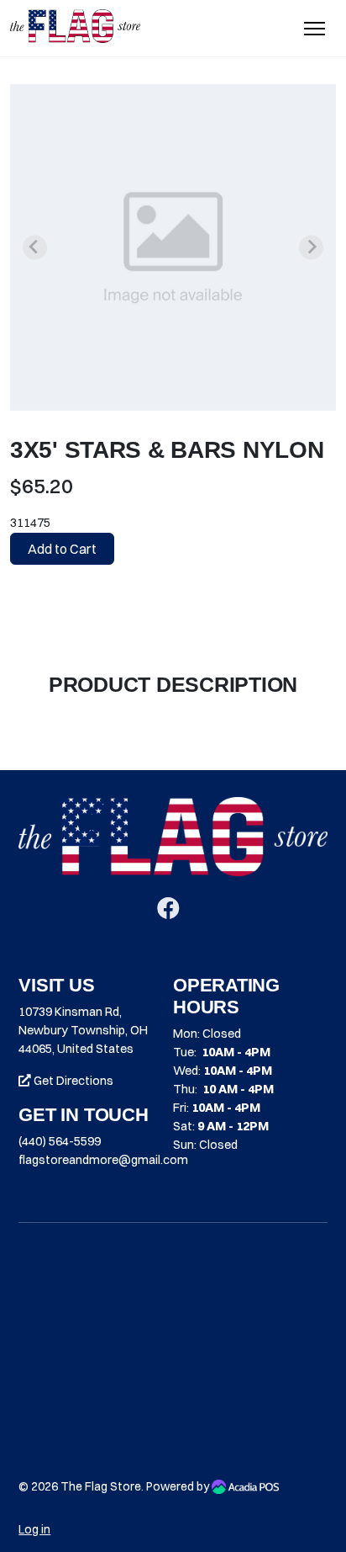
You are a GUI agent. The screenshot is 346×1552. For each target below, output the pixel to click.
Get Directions (72, 1080)
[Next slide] (311, 247)
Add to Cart (62, 548)
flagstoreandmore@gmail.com (103, 1159)
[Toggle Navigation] (314, 29)
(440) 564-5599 (59, 1141)
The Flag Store (100, 1486)
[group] (173, 247)
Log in (34, 1529)
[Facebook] (168, 912)
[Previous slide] (35, 247)
